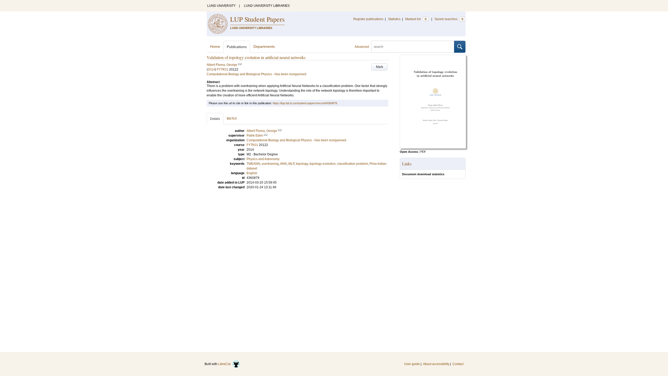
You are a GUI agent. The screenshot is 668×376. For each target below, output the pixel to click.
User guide (412, 364)
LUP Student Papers (257, 19)
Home (215, 46)
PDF (423, 151)
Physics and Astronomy (263, 159)
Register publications (368, 19)
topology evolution (322, 164)
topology (302, 164)
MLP (291, 164)
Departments (264, 46)
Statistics (394, 19)
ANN (283, 164)
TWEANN (253, 164)
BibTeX (232, 118)
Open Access (409, 151)
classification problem (352, 164)
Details (215, 119)
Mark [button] (379, 67)
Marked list (415, 19)
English (252, 173)
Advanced (362, 47)
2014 (211, 69)
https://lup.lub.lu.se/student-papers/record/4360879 (305, 103)
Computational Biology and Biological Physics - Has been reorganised (256, 74)
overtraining (270, 164)
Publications (237, 47)
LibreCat (225, 364)
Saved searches (448, 19)
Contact (457, 364)
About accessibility (436, 364)
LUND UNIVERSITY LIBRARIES (267, 6)
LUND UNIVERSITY (221, 6)
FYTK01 (222, 69)
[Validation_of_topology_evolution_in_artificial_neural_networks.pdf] (433, 147)
